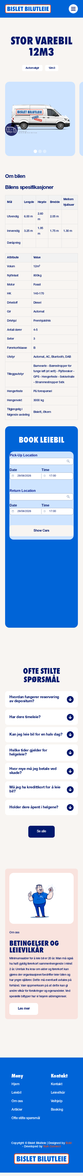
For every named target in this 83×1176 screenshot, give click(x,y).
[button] (73, 8)
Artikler (16, 1110)
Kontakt (56, 1084)
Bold (69, 1143)
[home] (28, 9)
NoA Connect (52, 1146)
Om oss (17, 1101)
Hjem (15, 1084)
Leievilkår (58, 1093)
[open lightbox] (40, 119)
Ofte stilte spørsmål (25, 1118)
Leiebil (16, 1093)
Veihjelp (57, 1101)
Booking (57, 1110)
